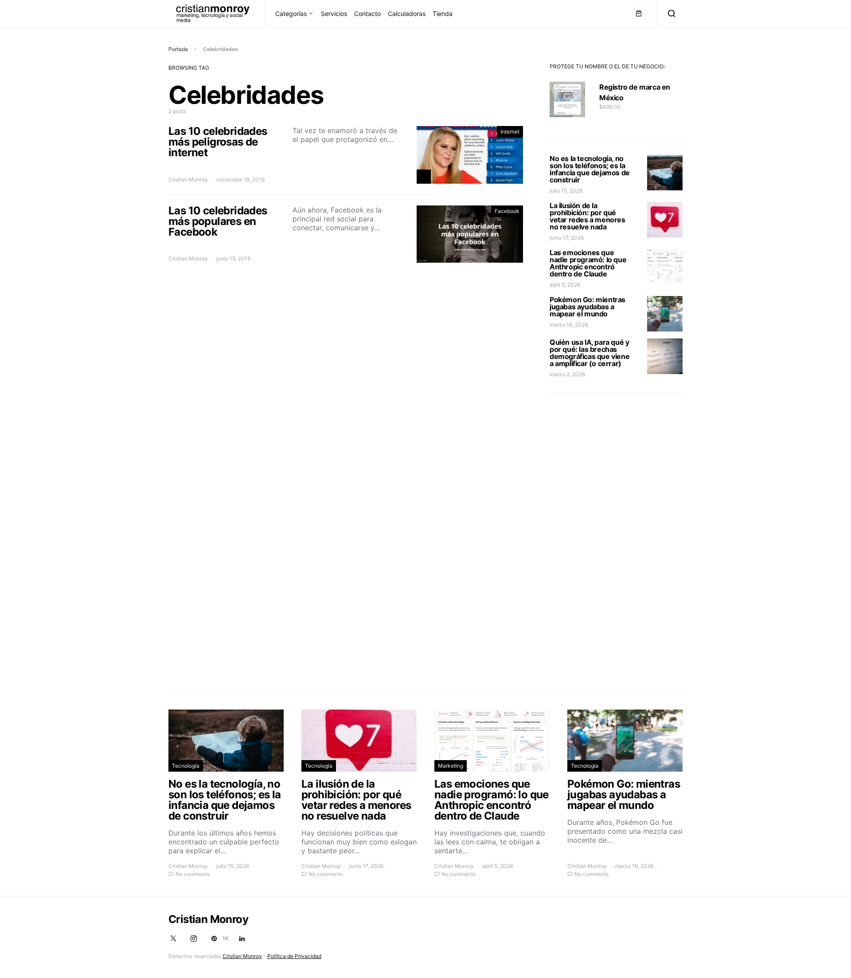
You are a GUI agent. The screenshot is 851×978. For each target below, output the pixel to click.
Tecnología (185, 765)
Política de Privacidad (294, 956)
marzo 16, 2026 (569, 324)
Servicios (334, 13)
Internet (509, 131)
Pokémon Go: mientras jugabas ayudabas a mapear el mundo (587, 306)
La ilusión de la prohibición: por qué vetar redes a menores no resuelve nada (587, 216)
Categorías (291, 13)
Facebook (507, 211)
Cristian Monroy (188, 179)
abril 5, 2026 (565, 284)
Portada (178, 49)
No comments (193, 874)
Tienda (443, 13)
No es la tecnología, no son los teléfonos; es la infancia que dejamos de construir (590, 169)
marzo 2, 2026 (567, 374)
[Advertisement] (616, 540)
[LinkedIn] (242, 938)
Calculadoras (407, 13)
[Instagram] (193, 938)
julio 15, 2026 (566, 190)
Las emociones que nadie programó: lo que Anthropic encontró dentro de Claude (588, 263)
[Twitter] (173, 938)
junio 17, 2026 (567, 237)
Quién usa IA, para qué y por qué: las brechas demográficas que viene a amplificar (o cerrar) (589, 353)
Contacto (367, 13)
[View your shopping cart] (638, 13)
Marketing (450, 765)
